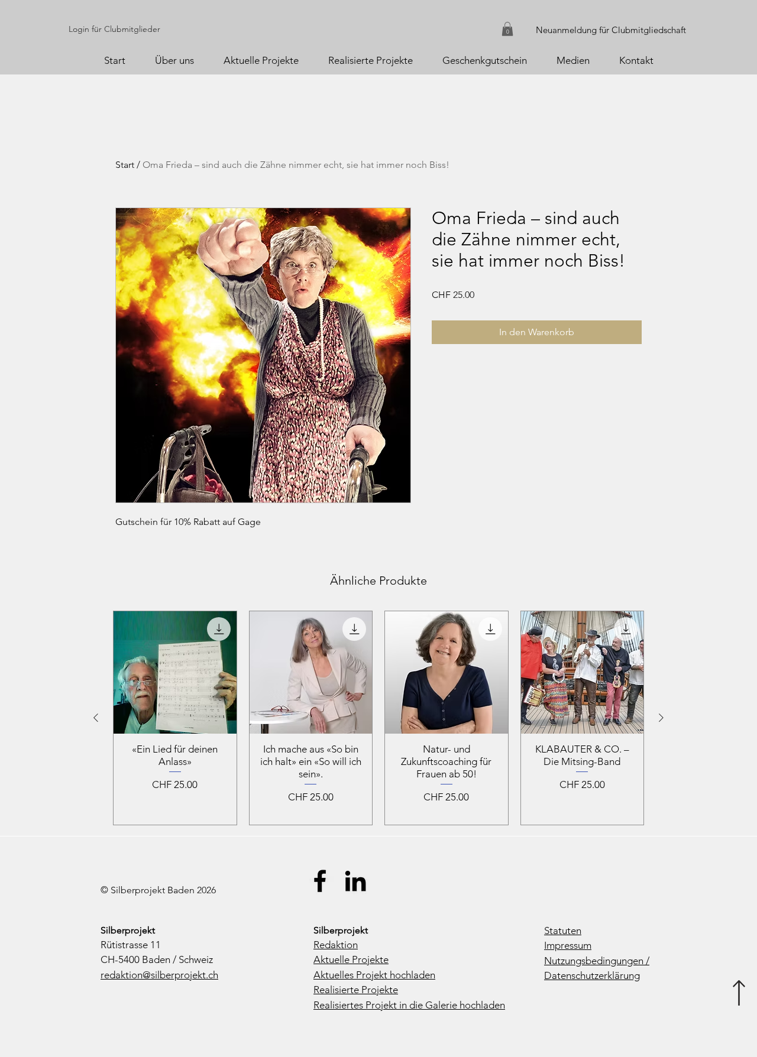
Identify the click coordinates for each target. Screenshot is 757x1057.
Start (124, 164)
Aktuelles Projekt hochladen (374, 975)
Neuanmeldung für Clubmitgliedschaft (611, 29)
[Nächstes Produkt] (661, 718)
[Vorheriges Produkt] (96, 718)
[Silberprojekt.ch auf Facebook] (320, 881)
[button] (507, 29)
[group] (378, 718)
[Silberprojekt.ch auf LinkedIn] (355, 881)
